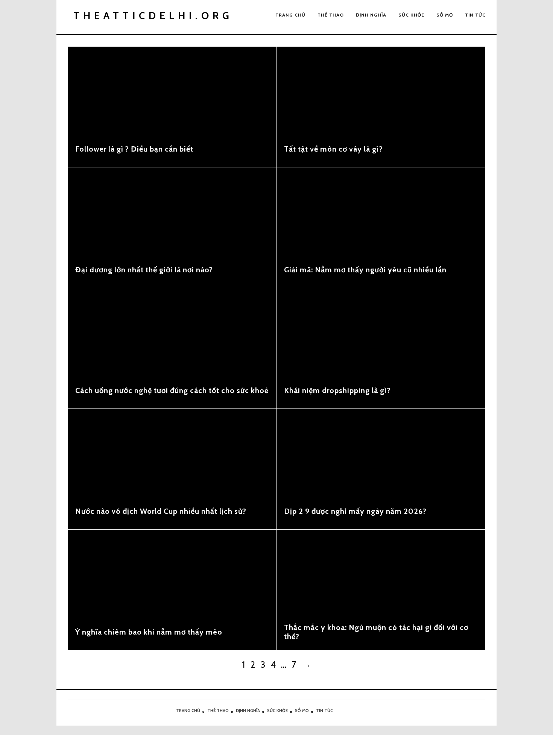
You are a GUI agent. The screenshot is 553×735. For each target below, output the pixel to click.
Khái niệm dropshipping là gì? (337, 390)
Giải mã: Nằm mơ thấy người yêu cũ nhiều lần (365, 269)
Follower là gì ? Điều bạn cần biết (134, 148)
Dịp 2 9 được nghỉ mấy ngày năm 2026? (355, 511)
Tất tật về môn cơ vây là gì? (333, 148)
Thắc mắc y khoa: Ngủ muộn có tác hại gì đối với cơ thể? (376, 632)
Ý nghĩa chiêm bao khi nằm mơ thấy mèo (148, 631)
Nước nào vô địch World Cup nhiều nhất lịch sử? (160, 511)
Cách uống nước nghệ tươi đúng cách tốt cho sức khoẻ (172, 390)
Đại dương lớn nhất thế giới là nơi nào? (144, 269)
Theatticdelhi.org (153, 15)
